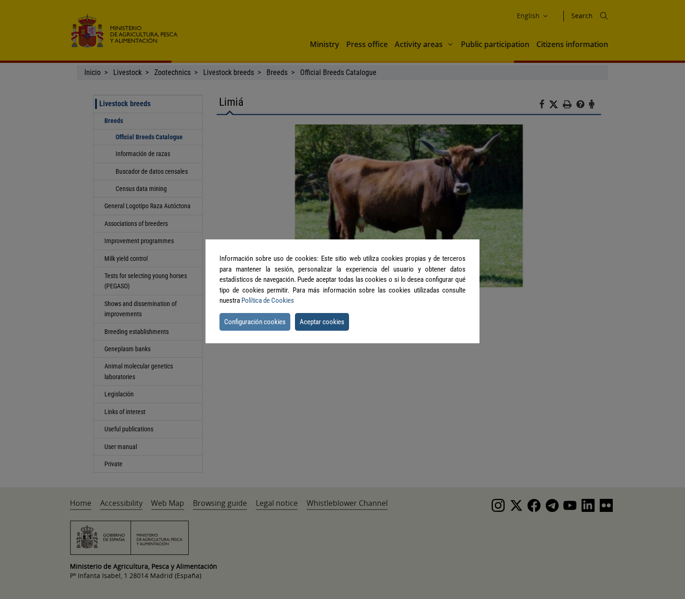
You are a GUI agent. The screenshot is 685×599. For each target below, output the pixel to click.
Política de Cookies (267, 300)
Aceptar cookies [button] (322, 322)
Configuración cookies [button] (255, 322)
